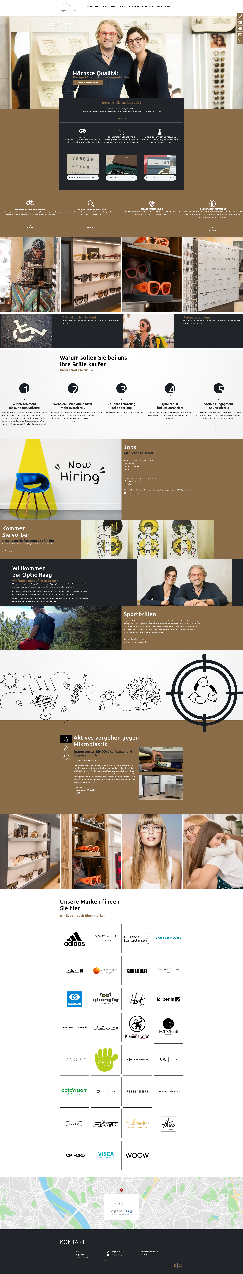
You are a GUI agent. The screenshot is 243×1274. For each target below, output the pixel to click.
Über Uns (123, 7)
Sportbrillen (134, 7)
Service (89, 7)
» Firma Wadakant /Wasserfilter (85, 790)
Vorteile (104, 7)
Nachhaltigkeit (148, 7)
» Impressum (143, 1255)
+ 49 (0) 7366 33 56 (134, 481)
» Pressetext (78, 787)
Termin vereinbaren (88, 82)
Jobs (96, 7)
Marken (159, 7)
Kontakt (168, 7)
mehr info (30, 228)
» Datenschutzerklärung (148, 1252)
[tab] (66, 739)
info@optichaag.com (135, 493)
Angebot (113, 7)
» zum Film (77, 793)
